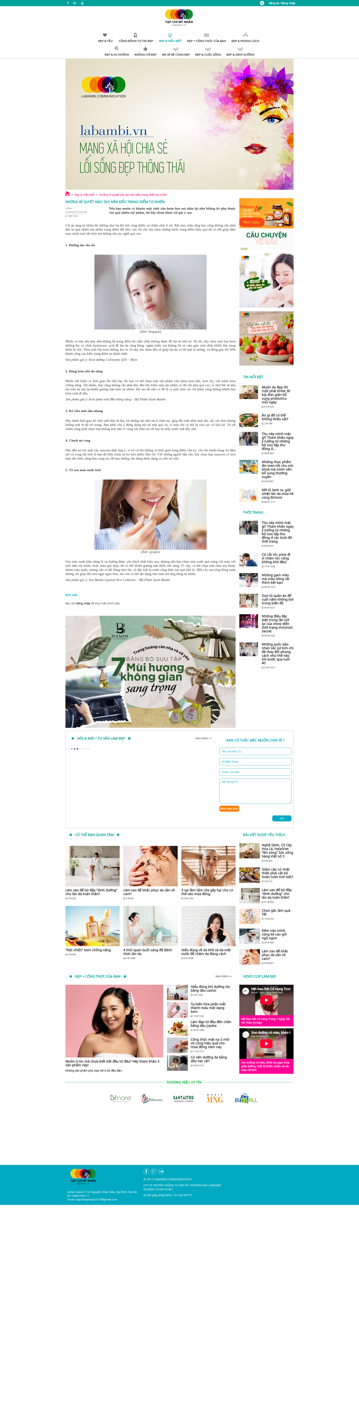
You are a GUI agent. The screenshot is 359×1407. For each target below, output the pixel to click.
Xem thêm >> (203, 738)
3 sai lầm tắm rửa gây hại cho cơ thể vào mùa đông (207, 892)
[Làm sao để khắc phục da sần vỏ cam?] (150, 866)
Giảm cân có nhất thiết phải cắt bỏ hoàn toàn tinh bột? (277, 873)
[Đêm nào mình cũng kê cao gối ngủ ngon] (249, 936)
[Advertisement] (179, 1139)
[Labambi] (179, 17)
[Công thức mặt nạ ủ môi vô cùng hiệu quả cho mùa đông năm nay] (177, 1045)
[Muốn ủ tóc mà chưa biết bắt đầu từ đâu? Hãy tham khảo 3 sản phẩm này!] (114, 1021)
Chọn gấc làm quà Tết (276, 912)
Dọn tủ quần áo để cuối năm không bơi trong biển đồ (278, 599)
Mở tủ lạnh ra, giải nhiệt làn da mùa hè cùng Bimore (278, 494)
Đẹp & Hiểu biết (84, 194)
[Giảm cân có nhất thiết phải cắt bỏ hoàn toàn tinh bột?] (249, 875)
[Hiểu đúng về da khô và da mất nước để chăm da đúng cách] (208, 926)
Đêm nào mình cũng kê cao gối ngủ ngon (274, 934)
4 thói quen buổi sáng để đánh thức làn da (147, 952)
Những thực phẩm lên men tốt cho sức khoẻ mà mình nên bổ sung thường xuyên (278, 469)
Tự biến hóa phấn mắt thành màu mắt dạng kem (208, 1008)
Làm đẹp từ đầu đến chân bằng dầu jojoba (211, 1024)
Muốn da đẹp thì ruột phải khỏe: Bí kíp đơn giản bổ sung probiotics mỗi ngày (276, 394)
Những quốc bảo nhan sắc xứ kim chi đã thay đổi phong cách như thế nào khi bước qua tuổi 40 (278, 653)
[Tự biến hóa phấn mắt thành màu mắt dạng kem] (177, 1010)
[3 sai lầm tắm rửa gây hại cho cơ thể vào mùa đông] (208, 866)
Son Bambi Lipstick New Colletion (112, 580)
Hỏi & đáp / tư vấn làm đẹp (101, 738)
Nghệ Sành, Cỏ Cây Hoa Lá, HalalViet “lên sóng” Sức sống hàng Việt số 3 (277, 850)
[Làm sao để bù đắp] (92, 866)
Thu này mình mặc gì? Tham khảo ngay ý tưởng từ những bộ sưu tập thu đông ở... (278, 441)
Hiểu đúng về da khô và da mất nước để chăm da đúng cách (206, 952)
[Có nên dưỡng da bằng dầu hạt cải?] (177, 1063)
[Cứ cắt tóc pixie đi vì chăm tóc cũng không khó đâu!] (249, 559)
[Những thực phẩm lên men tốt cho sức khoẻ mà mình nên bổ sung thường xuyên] (249, 467)
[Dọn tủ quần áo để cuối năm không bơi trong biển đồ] (249, 601)
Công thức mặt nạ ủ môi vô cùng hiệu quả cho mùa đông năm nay (210, 1043)
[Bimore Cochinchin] (242, 1098)
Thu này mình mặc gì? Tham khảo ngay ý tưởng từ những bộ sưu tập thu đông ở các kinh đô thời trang (278, 532)
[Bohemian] (116, 1098)
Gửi (282, 818)
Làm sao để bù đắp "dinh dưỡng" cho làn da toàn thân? (91, 892)
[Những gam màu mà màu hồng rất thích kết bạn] (249, 580)
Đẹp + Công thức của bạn (98, 976)
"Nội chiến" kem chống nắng (88, 950)
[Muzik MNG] (179, 1098)
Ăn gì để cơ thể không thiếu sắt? (275, 417)
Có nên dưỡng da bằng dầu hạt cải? (209, 1059)
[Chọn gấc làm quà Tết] (249, 916)
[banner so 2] (266, 338)
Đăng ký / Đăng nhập (282, 3)
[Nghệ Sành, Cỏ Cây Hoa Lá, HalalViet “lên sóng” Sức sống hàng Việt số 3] (249, 850)
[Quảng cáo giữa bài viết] (150, 672)
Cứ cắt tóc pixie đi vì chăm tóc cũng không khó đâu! (276, 558)
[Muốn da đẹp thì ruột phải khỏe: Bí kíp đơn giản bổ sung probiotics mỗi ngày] (249, 392)
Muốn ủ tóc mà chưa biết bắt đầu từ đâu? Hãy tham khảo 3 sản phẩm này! (112, 1063)
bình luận (114, 603)
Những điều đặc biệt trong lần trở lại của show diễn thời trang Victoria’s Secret (277, 623)
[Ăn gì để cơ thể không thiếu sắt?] (249, 420)
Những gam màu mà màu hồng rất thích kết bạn (275, 579)
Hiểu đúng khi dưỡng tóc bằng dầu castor (210, 988)
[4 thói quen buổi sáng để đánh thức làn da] (150, 926)
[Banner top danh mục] (179, 124)
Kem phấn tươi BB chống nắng (110, 399)
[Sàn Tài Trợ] (148, 1098)
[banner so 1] (266, 280)
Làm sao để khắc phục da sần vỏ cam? (149, 892)
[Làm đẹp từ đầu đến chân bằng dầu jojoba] (177, 1027)
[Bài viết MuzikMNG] (266, 224)
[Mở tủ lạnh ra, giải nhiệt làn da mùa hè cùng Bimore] (249, 495)
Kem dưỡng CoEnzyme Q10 (108, 359)
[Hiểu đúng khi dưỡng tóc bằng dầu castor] (177, 992)
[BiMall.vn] (211, 1098)
